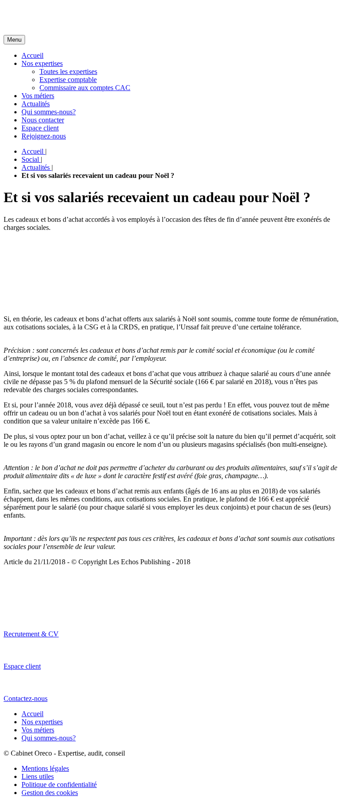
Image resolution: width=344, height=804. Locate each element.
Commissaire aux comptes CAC (84, 87)
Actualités (36, 104)
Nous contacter (43, 120)
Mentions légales (45, 768)
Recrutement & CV (31, 634)
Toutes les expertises (68, 71)
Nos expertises (42, 63)
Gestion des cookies (50, 792)
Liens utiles (38, 776)
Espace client (40, 128)
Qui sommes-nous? (49, 112)
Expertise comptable (68, 79)
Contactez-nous (25, 698)
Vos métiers (38, 95)
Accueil (32, 55)
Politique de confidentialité (59, 784)
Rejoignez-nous (44, 136)
